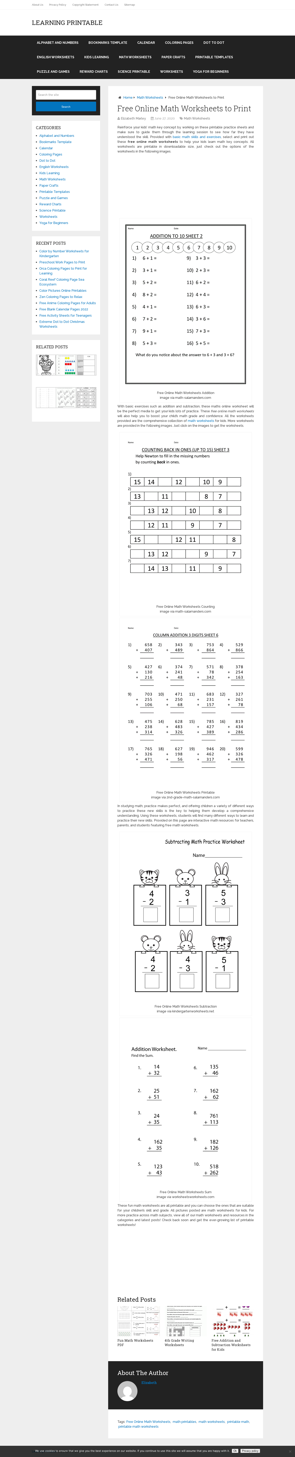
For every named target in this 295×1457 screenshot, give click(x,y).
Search (65, 106)
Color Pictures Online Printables (62, 291)
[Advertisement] (185, 186)
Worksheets (171, 72)
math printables (184, 1422)
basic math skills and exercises (197, 137)
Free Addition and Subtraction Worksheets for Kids (231, 1345)
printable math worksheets (138, 1426)
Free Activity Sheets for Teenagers (65, 315)
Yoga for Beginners (211, 72)
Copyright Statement (85, 4)
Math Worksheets (135, 57)
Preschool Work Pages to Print (62, 262)
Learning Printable (67, 22)
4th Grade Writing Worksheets (179, 1342)
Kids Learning (96, 57)
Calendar (146, 43)
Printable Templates (214, 57)
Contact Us (111, 4)
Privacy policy (250, 1450)
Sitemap (129, 4)
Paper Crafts (173, 57)
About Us (37, 4)
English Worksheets (55, 57)
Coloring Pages (179, 43)
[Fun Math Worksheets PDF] (138, 1321)
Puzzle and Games (53, 72)
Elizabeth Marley (133, 118)
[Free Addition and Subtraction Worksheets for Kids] (233, 1321)
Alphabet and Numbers (57, 43)
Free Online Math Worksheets (148, 1422)
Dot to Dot (213, 43)
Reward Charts (94, 72)
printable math (238, 1422)
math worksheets (201, 421)
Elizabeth (149, 1382)
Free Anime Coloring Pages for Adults (67, 303)
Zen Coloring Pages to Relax (60, 297)
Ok (235, 1450)
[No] (290, 1451)
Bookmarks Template (107, 43)
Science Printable (134, 72)
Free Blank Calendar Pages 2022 (63, 309)
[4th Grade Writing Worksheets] (186, 1321)
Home (128, 97)
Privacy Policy (57, 4)
